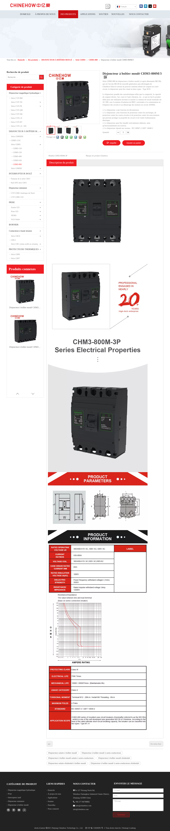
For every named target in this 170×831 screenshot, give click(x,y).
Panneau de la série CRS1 (20, 179)
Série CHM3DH (17, 136)
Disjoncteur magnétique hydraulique (24, 93)
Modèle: (51, 156)
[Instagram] (24, 810)
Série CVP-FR (16, 106)
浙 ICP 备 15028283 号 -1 (95, 828)
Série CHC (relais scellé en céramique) (25, 244)
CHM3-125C (16, 140)
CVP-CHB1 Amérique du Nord (23, 193)
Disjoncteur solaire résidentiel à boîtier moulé (67, 763)
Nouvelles (51, 805)
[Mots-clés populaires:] (107, 6)
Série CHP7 (15, 258)
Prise (10, 794)
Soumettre (121, 815)
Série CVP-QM (17, 110)
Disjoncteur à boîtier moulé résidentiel (114, 758)
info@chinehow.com (81, 809)
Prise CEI (14, 211)
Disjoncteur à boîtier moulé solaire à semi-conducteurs (71, 758)
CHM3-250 (17, 152)
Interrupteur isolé (14, 798)
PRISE (12, 202)
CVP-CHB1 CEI (17, 197)
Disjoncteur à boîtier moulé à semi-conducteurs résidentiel (115, 763)
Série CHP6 (15, 254)
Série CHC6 (15, 236)
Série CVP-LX (16, 118)
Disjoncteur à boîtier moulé (18, 805)
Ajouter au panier (133, 143)
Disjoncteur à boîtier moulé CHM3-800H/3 (25, 307)
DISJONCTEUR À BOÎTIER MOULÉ (26, 131)
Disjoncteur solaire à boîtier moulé (62, 753)
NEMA (13, 215)
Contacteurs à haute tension (20, 231)
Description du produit (61, 162)
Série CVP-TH (16, 102)
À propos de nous (54, 794)
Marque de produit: (93, 156)
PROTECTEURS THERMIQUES (24, 249)
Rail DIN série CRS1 (19, 183)
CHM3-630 (17, 160)
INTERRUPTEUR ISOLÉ (20, 173)
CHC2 (13, 240)
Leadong (132, 828)
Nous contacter (53, 809)
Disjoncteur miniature (18, 188)
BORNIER (13, 225)
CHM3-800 (17, 164)
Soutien (51, 801)
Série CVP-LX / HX (18, 126)
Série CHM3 (15, 144)
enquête (113, 143)
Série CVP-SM (16, 114)
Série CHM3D (16, 168)
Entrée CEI (15, 207)
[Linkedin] (145, 6)
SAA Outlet (15, 219)
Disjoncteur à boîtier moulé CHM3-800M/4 (25, 347)
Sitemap (125, 828)
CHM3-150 (17, 148)
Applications (52, 798)
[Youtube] (154, 6)
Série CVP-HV (16, 122)
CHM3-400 (17, 156)
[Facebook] (141, 6)
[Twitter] (150, 6)
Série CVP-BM (16, 98)
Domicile (51, 790)
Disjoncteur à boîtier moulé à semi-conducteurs (101, 753)
